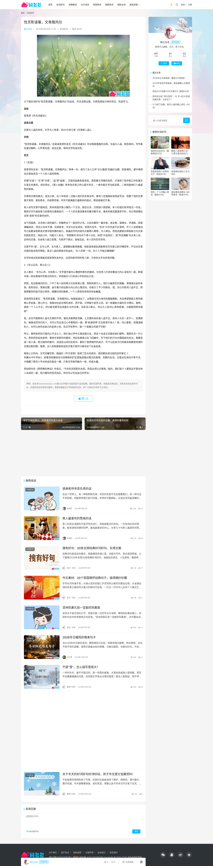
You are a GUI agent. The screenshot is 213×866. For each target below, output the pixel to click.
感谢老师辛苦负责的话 (76, 488)
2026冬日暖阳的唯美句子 (79, 637)
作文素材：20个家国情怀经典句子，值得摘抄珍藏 (94, 578)
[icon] (163, 855)
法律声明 (89, 852)
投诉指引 (102, 852)
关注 (165, 63)
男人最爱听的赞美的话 (76, 518)
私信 (178, 63)
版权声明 (138, 857)
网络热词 (109, 4)
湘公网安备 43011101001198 (89, 857)
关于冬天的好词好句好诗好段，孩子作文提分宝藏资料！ (98, 774)
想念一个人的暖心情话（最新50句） (160, 193)
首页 (50, 4)
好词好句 (61, 4)
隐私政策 (77, 852)
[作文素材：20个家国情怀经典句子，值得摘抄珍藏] (42, 588)
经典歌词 (73, 4)
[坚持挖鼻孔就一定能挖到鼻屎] (42, 617)
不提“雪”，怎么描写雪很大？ (81, 667)
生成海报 (129, 862)
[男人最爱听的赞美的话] (42, 528)
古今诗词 (85, 4)
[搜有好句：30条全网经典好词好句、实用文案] (42, 558)
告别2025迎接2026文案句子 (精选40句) (170, 91)
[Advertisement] (83, 453)
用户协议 (65, 852)
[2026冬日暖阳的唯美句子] (42, 647)
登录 (183, 4)
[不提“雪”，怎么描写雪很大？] (42, 677)
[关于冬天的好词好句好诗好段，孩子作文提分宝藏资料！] (42, 784)
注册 (190, 4)
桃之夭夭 (28, 29)
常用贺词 (97, 4)
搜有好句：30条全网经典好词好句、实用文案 (91, 548)
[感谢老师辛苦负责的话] (42, 498)
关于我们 (53, 852)
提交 (136, 831)
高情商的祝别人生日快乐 (180, 172)
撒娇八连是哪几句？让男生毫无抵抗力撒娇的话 (180, 152)
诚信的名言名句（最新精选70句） (160, 152)
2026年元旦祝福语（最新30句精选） (169, 78)
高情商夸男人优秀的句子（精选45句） (160, 172)
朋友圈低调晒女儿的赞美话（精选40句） (180, 193)
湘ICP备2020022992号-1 (60, 857)
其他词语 (134, 4)
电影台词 (121, 4)
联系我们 (114, 852)
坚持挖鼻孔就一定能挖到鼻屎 (81, 607)
